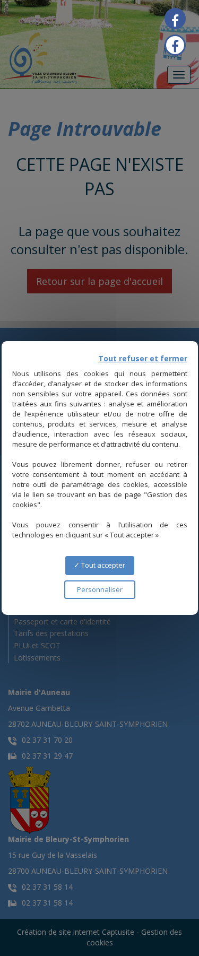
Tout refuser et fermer (142, 358)
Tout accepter (102, 565)
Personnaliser (100, 589)
